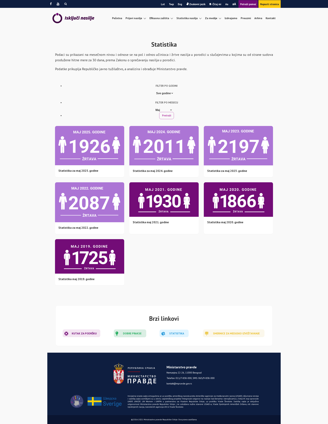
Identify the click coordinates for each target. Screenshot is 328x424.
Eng (180, 4)
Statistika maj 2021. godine (151, 222)
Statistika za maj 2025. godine (78, 171)
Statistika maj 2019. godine (76, 279)
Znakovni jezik (197, 4)
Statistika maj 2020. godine (225, 222)
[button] (65, 3)
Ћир (171, 4)
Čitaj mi (216, 4)
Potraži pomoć (248, 4)
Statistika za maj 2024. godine (153, 171)
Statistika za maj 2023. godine (227, 171)
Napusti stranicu (269, 4)
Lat (163, 4)
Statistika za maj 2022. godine (78, 228)
